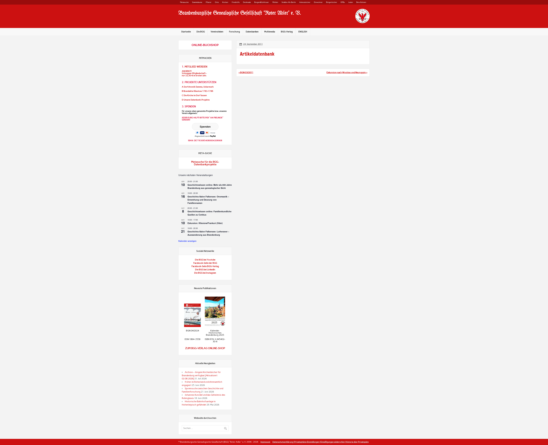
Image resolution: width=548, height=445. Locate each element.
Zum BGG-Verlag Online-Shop (205, 348)
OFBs (343, 2)
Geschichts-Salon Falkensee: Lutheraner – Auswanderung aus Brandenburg (208, 233)
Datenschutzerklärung (282, 442)
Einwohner (318, 2)
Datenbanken (252, 31)
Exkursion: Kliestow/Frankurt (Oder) (205, 223)
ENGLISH (302, 31)
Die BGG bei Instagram (205, 273)
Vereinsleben (217, 31)
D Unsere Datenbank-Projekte (196, 100)
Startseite (186, 31)
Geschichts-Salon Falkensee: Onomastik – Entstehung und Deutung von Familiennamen (208, 199)
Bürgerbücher (331, 2)
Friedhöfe (236, 2)
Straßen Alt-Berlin (289, 2)
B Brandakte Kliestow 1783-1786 (197, 91)
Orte (217, 2)
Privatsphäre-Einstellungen (306, 442)
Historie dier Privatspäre (357, 442)
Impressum (265, 442)
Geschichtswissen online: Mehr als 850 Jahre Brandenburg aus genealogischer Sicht (210, 186)
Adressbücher (304, 2)
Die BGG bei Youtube (205, 259)
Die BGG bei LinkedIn (205, 269)
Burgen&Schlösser (261, 2)
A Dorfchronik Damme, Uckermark (198, 87)
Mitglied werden (196, 66)
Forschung (234, 31)
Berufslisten (361, 2)
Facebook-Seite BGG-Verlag (205, 266)
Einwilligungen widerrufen (332, 442)
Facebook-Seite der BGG (205, 263)
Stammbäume (197, 2)
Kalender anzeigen (187, 240)
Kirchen (225, 2)
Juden (350, 2)
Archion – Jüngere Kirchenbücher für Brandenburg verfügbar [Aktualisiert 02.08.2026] (201, 375)
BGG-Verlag (287, 31)
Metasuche (184, 2)
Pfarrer (208, 2)
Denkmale (247, 2)
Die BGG (201, 31)
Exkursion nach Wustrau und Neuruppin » (347, 72)
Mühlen (275, 2)
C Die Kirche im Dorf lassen (194, 95)
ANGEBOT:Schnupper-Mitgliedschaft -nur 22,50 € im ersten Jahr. (194, 73)
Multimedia (269, 31)
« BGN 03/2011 (246, 72)
